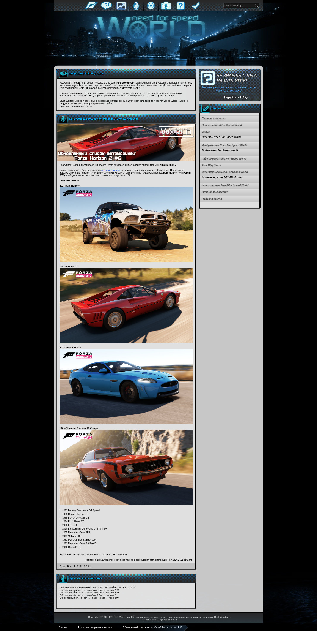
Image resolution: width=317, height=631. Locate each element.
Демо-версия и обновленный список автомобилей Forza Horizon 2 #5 (97, 587)
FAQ (180, 9)
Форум (106, 9)
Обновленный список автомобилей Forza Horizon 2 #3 (89, 592)
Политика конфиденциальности (159, 619)
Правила (195, 9)
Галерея (165, 9)
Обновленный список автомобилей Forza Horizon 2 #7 (89, 597)
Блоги (136, 9)
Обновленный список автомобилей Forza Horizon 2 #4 (89, 590)
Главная (91, 9)
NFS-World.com (183, 559)
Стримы (151, 9)
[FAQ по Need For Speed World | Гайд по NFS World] (230, 85)
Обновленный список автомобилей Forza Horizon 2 (88, 595)
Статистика (121, 9)
